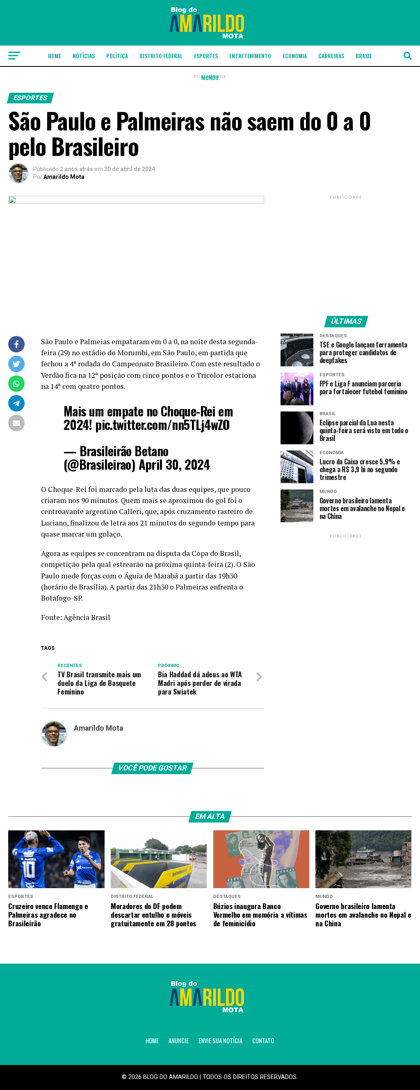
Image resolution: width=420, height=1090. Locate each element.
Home (54, 55)
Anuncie (179, 1040)
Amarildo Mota (63, 177)
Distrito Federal (161, 55)
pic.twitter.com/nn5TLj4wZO (162, 424)
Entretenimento (250, 55)
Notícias (84, 55)
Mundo (210, 77)
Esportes (206, 55)
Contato (263, 1040)
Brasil (364, 55)
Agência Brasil (87, 617)
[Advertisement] (346, 252)
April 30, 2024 (174, 464)
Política (117, 55)
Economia (295, 55)
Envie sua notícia (220, 1040)
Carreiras (331, 55)
